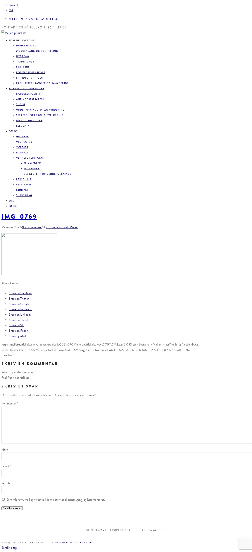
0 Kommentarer (32, 227)
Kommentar (9, 403)
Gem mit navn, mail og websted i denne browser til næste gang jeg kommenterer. (55, 499)
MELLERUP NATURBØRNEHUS (34, 19)
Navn (5, 449)
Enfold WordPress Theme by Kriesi (72, 542)
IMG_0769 (19, 216)
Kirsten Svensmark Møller (62, 227)
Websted (6, 483)
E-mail (6, 466)
